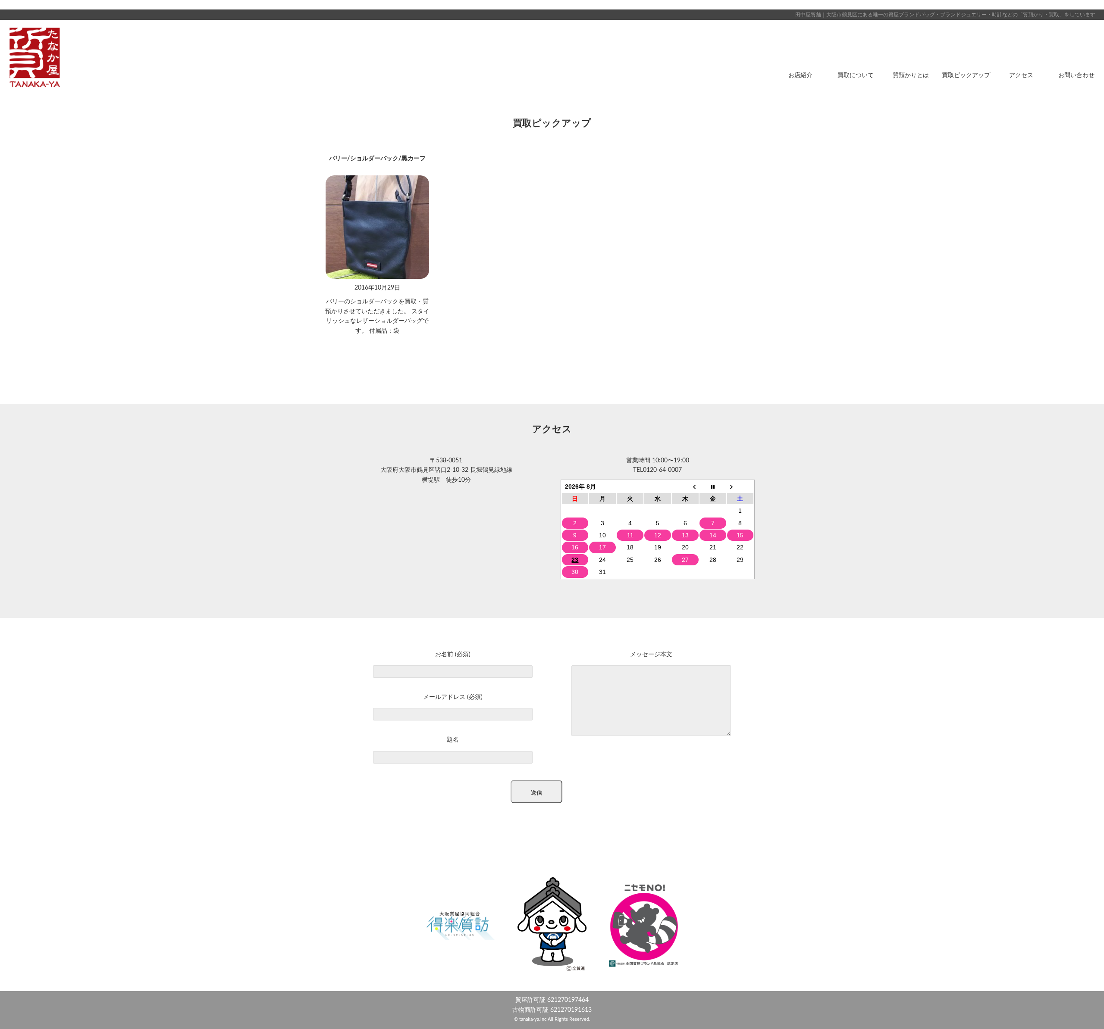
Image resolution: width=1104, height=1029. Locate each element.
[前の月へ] (685, 486)
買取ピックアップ (966, 75)
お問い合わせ (1076, 75)
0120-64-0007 (662, 470)
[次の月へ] (740, 486)
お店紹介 (800, 75)
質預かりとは (911, 75)
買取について (855, 75)
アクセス (1021, 75)
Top (1083, 1008)
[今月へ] (712, 486)
